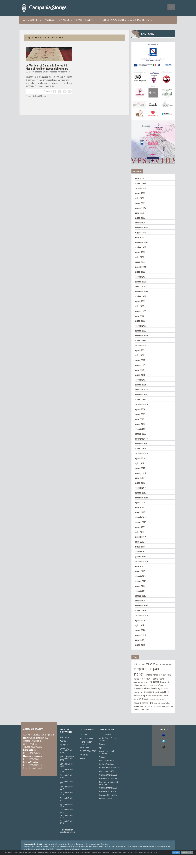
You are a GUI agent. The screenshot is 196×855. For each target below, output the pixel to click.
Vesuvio (102, 757)
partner (159, 695)
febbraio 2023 (141, 277)
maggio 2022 (140, 311)
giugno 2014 (140, 630)
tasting (169, 703)
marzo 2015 (140, 586)
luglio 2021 (139, 355)
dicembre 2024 (141, 222)
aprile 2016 (139, 566)
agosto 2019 (140, 458)
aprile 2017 (139, 542)
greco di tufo (149, 692)
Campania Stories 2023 (108, 788)
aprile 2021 (139, 370)
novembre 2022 (141, 291)
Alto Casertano (105, 735)
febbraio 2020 (141, 429)
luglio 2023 (139, 257)
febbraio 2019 (141, 488)
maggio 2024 (140, 232)
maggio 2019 (140, 473)
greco (141, 692)
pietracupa (152, 699)
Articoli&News (32, 19)
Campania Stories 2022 (108, 778)
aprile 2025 (139, 213)
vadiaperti (143, 707)
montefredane (137, 695)
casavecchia (137, 682)
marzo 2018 (140, 512)
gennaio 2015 (140, 596)
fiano (142, 688)
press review (159, 699)
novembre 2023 (141, 242)
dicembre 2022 (141, 286)
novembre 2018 (141, 497)
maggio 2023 (140, 267)
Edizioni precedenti (67, 756)
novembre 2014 (141, 605)
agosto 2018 (140, 502)
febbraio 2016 (141, 576)
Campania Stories (33, 37)
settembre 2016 (141, 561)
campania (139, 669)
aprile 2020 (139, 419)
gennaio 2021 (140, 384)
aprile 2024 (139, 237)
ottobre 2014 (140, 610)
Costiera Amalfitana (106, 764)
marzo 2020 (140, 424)
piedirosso (143, 698)
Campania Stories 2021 (108, 791)
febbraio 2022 (141, 326)
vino (143, 709)
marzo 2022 (140, 321)
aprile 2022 (139, 316)
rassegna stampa (143, 702)
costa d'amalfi (153, 682)
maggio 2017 (140, 537)
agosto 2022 (140, 301)
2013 (143, 664)
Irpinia (101, 748)
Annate (82, 758)
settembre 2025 (141, 188)
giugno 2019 (140, 468)
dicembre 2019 (141, 439)
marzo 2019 (140, 483)
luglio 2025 (139, 198)
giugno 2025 (140, 203)
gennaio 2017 (140, 556)
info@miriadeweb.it (36, 768)
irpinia (166, 691)
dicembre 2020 (141, 389)
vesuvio (150, 706)
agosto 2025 (140, 193)
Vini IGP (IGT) (84, 755)
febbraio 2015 (141, 591)
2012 (139, 664)
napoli (144, 695)
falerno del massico (153, 685)
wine (147, 709)
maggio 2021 (140, 365)
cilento (144, 682)
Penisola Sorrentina (106, 760)
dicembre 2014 (141, 600)
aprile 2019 (139, 478)
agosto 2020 (140, 409)
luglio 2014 (139, 625)
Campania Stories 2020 (108, 775)
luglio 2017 (139, 532)
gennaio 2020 (140, 434)
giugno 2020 (140, 414)
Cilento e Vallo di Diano (108, 771)
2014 (46, 37)
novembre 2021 (141, 335)
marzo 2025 (140, 218)
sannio (164, 703)
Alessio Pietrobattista (60, 71)
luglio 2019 (139, 463)
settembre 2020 (141, 404)
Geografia (83, 735)
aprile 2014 (139, 640)
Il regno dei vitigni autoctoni (86, 743)
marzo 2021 (140, 375)
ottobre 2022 (140, 296)
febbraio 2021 (141, 380)
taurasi (136, 706)
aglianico (150, 664)
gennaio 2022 (140, 331)
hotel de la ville (159, 692)
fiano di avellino (152, 688)
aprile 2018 (139, 507)
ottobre (54, 37)
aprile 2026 (139, 178)
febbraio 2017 (141, 551)
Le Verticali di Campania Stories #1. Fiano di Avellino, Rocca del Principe (47, 67)
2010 (135, 664)
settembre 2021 (141, 345)
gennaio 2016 (140, 581)
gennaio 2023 (140, 281)
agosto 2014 (140, 620)
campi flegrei (158, 678)
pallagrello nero (152, 695)
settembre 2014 (141, 615)
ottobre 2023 (140, 247)
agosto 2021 (140, 350)
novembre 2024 (141, 227)
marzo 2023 (140, 272)
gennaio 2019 (140, 493)
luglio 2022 (139, 306)
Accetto (176, 852)
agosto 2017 (140, 527)
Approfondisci (187, 852)
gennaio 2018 (140, 522)
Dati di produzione (86, 738)
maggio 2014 (140, 635)
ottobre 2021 (140, 340)
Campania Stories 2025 (108, 795)
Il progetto (65, 19)
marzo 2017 (140, 546)
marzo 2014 (140, 645)
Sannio (102, 744)
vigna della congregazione (161, 707)
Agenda (49, 19)
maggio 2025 (140, 208)
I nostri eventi (85, 19)
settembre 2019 (141, 453)
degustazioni (164, 682)
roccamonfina (157, 703)
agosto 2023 (140, 252)
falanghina (137, 685)
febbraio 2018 (141, 517)
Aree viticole (84, 748)
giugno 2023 (140, 262)
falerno (145, 685)
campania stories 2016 (153, 675)
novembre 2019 (141, 443)
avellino (168, 664)
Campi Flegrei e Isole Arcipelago (107, 752)
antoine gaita (160, 664)
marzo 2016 (140, 571)
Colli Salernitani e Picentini (109, 768)
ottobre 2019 (140, 448)
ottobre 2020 (140, 399)
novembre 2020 (141, 394)
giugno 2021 (140, 360)
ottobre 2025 (140, 183)
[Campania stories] (48, 8)
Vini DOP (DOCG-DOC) (88, 751)
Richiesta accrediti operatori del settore (126, 19)
